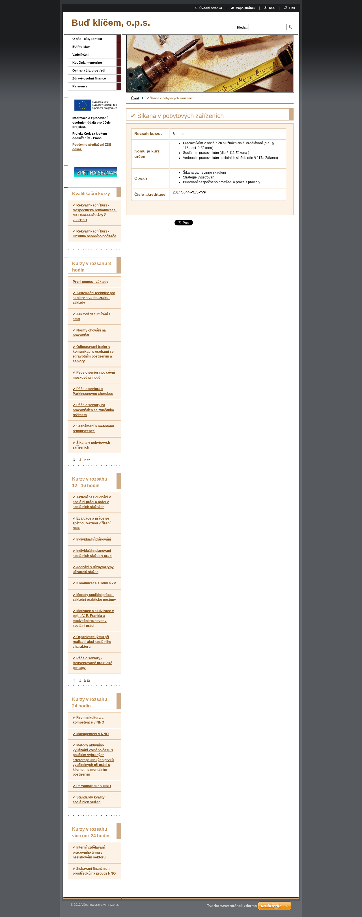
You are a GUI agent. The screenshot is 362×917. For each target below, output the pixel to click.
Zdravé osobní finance (89, 78)
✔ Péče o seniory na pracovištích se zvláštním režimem (93, 410)
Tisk (292, 8)
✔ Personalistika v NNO (92, 786)
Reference (79, 86)
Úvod (135, 98)
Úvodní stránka (210, 8)
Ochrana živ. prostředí (88, 70)
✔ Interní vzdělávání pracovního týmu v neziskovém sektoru (89, 852)
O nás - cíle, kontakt (87, 38)
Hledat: (242, 27)
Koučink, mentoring (87, 62)
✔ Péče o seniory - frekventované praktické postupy (92, 663)
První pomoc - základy (90, 282)
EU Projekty (81, 46)
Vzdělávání (80, 54)
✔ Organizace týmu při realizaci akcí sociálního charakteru (92, 642)
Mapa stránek (245, 8)
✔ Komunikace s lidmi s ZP (94, 583)
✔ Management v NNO (91, 734)
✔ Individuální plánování (92, 539)
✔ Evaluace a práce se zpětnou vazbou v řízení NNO (91, 523)
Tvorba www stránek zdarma (232, 906)
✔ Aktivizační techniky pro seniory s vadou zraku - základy (94, 298)
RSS (272, 8)
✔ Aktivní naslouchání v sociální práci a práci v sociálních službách (92, 502)
